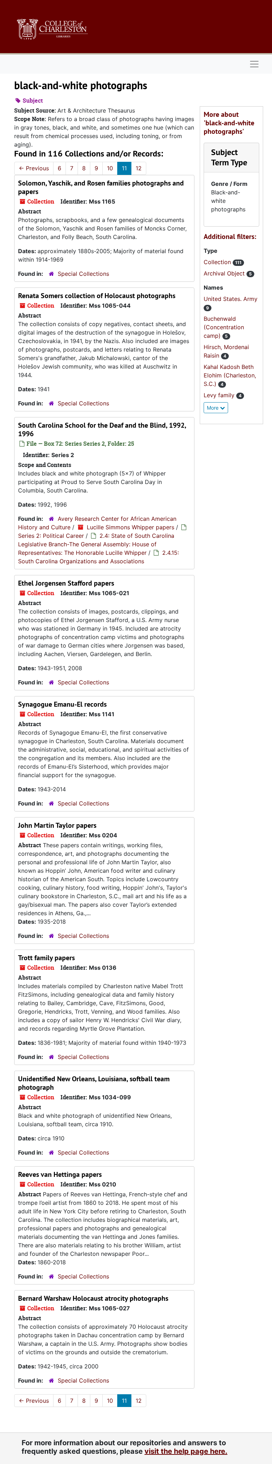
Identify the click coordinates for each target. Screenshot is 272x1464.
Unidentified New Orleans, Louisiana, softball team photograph (94, 1083)
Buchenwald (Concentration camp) (224, 327)
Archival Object (225, 273)
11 (124, 168)
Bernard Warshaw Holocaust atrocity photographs (93, 1298)
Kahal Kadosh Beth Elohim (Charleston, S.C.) (230, 375)
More (213, 408)
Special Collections (83, 273)
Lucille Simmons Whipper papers (130, 527)
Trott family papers (46, 957)
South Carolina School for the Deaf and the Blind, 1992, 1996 (102, 429)
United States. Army (230, 298)
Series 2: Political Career (51, 535)
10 (110, 168)
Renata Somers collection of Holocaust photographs (96, 295)
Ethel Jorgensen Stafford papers (66, 583)
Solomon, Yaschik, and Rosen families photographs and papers (101, 187)
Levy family (220, 395)
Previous (34, 168)
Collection (218, 262)
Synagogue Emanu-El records (62, 704)
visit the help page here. (185, 1451)
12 (139, 168)
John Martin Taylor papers (57, 825)
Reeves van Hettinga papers (60, 1174)
